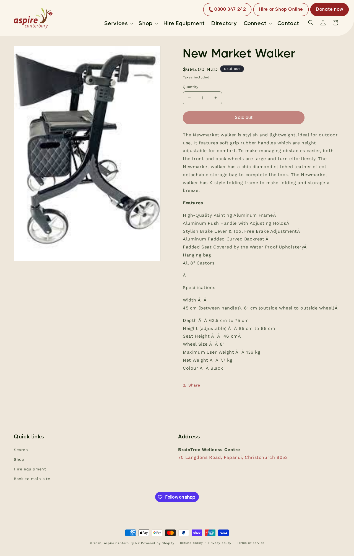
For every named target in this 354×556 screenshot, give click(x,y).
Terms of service (250, 543)
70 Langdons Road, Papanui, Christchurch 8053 (233, 457)
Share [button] (194, 385)
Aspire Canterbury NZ (122, 543)
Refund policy (191, 543)
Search (21, 450)
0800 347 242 (230, 9)
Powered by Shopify (158, 543)
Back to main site (32, 478)
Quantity (190, 87)
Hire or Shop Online (281, 9)
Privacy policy (219, 543)
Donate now (329, 9)
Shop (19, 459)
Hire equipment (30, 469)
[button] (118, 23)
